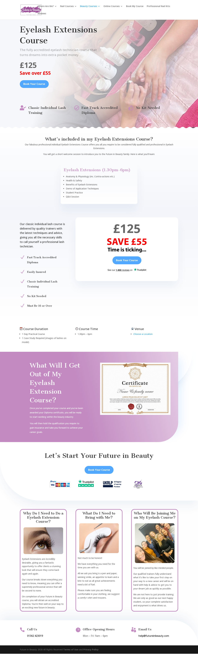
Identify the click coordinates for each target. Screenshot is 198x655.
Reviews (42, 13)
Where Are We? (46, 6)
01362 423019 (35, 635)
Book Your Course (34, 84)
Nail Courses (67, 6)
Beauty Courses (88, 6)
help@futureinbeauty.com (153, 635)
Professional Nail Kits (158, 6)
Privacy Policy (91, 649)
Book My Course (134, 6)
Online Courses (111, 6)
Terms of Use (70, 649)
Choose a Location (143, 334)
